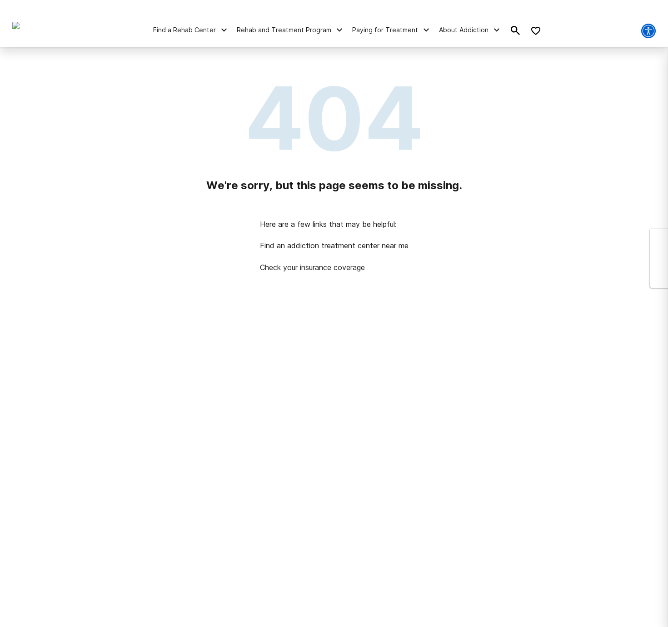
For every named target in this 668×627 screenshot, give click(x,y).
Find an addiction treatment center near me (334, 245)
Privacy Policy (320, 616)
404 (334, 118)
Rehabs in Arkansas (494, 374)
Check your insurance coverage (312, 267)
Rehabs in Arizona (132, 392)
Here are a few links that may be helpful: (328, 224)
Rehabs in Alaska (126, 374)
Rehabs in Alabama (311, 374)
